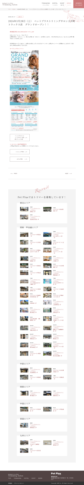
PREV (15, 173)
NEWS (40, 478)
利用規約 (10, 483)
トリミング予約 (20, 151)
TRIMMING (17, 478)
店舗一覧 (62, 5)
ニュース (69, 5)
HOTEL (26, 478)
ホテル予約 (20, 159)
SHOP (33, 478)
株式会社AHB (54, 476)
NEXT (66, 173)
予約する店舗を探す (78, 5)
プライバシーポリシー (19, 483)
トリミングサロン (46, 5)
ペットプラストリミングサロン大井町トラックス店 (19, 137)
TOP (9, 478)
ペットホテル (54, 5)
